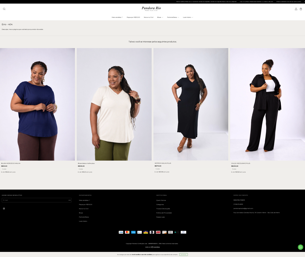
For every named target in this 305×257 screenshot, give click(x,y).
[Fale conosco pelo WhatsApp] (300, 247)
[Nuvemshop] (152, 247)
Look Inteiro (187, 17)
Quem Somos (161, 200)
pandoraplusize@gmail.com (243, 208)
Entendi (183, 254)
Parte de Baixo (172, 17)
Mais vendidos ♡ (117, 17)
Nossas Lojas (160, 217)
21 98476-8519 (238, 204)
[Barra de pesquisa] (4, 9)
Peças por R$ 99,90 (133, 17)
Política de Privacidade (164, 213)
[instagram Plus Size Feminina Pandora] (4, 209)
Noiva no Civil (148, 17)
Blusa (159, 17)
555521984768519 (239, 200)
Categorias (160, 204)
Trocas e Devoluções (163, 209)
